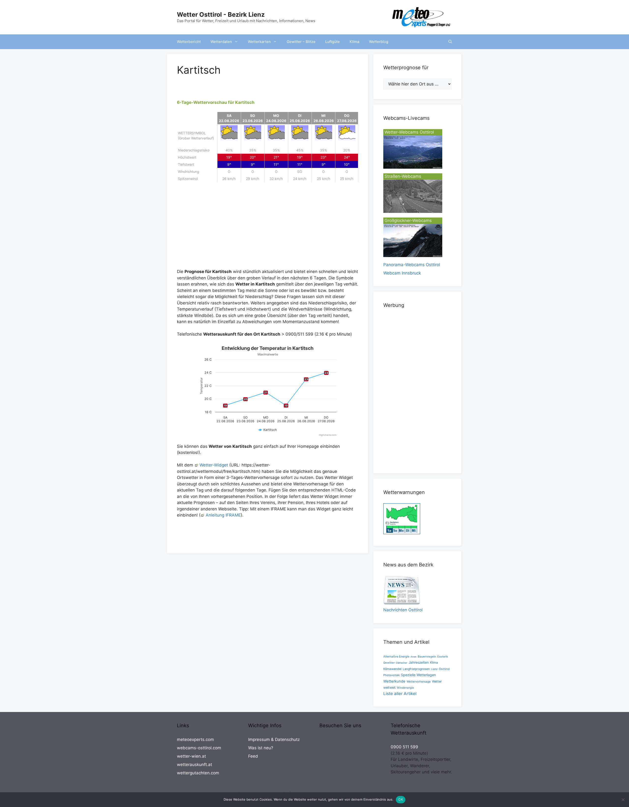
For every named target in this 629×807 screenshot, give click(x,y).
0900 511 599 (404, 746)
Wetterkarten (259, 41)
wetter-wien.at (191, 756)
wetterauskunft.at (194, 764)
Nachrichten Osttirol (403, 609)
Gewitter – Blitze (301, 41)
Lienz (434, 669)
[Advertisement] (267, 228)
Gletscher (401, 662)
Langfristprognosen (416, 669)
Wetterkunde (394, 681)
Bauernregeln (427, 656)
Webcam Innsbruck (402, 273)
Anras (413, 656)
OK (400, 799)
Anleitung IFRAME (223, 515)
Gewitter (389, 662)
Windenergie (405, 687)
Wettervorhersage (419, 681)
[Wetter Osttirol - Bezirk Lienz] (421, 16)
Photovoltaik (391, 675)
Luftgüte (332, 41)
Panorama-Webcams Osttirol (411, 264)
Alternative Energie (396, 656)
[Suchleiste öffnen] (450, 41)
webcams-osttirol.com (199, 747)
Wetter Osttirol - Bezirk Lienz (221, 14)
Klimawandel (392, 669)
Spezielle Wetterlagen (418, 675)
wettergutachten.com (198, 772)
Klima (354, 41)
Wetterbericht (189, 41)
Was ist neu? (260, 747)
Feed (253, 756)
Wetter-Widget (214, 465)
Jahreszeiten (419, 662)
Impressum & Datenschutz (274, 739)
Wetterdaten (221, 41)
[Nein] (622, 799)
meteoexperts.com (195, 739)
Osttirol (444, 669)
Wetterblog (378, 41)
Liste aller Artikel (399, 693)
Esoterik (442, 656)
